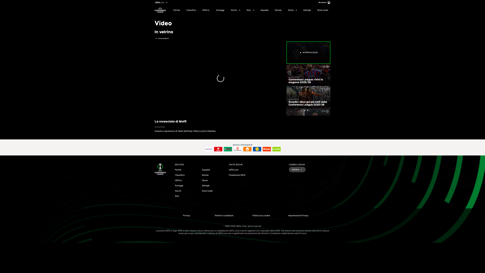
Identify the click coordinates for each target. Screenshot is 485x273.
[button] (235, 10)
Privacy (186, 215)
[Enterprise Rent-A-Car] (228, 149)
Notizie (205, 175)
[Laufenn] (208, 149)
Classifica (180, 175)
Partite (178, 170)
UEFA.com (233, 170)
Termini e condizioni (223, 215)
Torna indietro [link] (163, 38)
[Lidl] (257, 149)
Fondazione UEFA (237, 175)
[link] (176, 10)
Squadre (206, 170)
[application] (220, 78)
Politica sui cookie (261, 215)
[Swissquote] (238, 149)
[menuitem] (177, 10)
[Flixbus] (276, 149)
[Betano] (267, 149)
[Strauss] (218, 149)
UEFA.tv (178, 180)
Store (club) (207, 191)
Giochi (178, 191)
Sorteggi (179, 185)
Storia (205, 180)
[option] (308, 52)
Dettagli (205, 185)
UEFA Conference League (160, 10)
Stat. (177, 196)
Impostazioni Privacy (298, 215)
